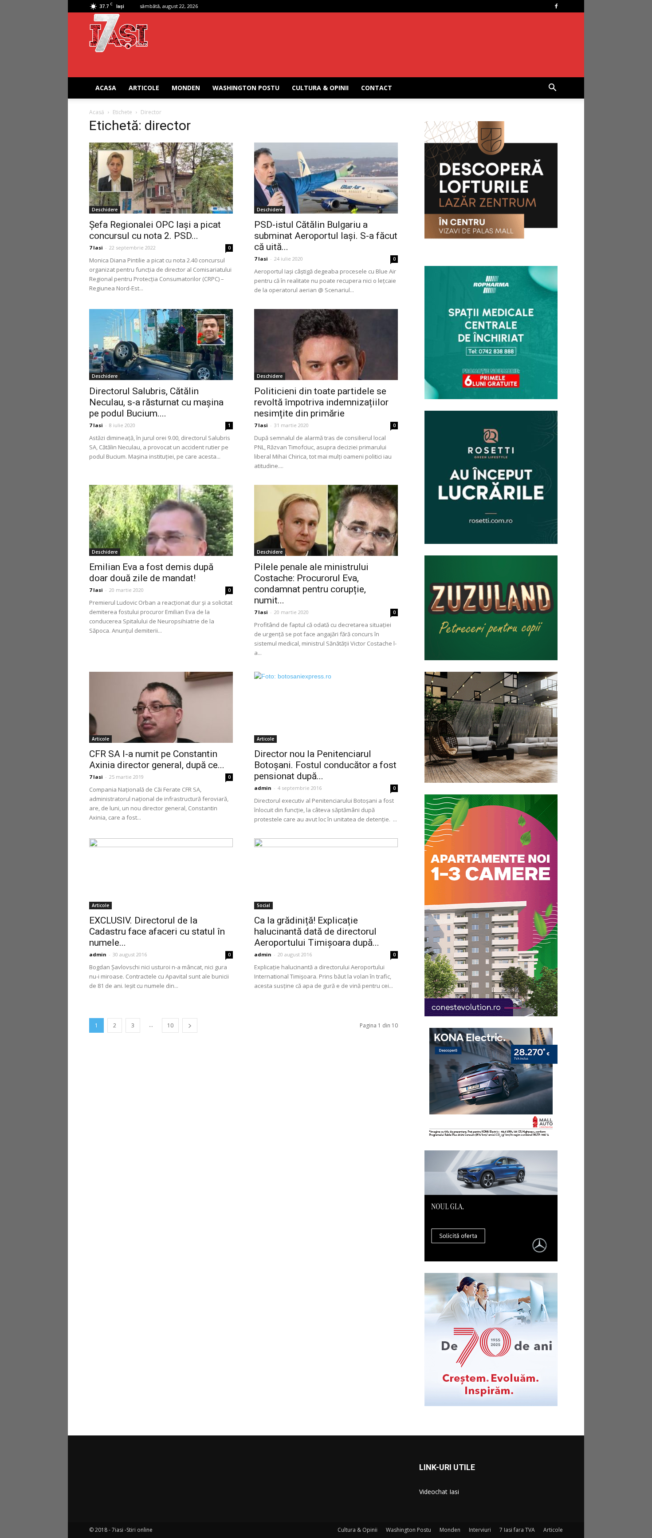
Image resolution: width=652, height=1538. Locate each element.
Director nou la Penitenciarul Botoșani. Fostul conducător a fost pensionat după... (325, 765)
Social (263, 905)
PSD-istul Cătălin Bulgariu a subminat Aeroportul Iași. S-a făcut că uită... (325, 235)
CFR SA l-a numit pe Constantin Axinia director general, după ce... (156, 759)
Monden (186, 87)
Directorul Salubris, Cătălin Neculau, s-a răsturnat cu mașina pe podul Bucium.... (156, 402)
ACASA (105, 87)
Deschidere (105, 209)
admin (262, 788)
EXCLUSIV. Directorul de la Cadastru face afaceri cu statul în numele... (157, 931)
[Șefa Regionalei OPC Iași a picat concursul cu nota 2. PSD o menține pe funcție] (161, 178)
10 (170, 1025)
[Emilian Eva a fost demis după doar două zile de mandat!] (161, 520)
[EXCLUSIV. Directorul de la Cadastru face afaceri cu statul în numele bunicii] (161, 873)
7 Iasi (96, 247)
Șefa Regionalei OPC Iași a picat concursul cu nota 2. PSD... (155, 230)
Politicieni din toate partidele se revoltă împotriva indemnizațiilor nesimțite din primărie (321, 402)
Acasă (96, 112)
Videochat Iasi (439, 1491)
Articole (144, 87)
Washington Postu (245, 87)
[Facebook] (556, 6)
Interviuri (480, 1530)
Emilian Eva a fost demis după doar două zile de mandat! (151, 572)
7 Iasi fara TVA (517, 1530)
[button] (552, 88)
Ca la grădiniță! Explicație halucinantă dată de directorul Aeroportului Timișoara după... (316, 931)
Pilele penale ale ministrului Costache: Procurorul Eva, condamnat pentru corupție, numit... (311, 584)
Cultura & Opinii (320, 87)
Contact (376, 87)
